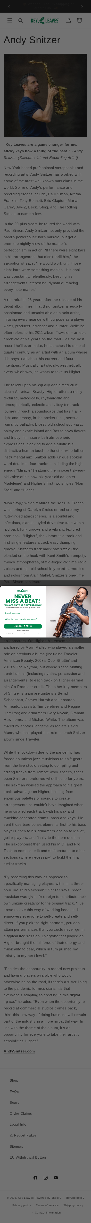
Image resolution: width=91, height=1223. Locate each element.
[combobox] (22, 619)
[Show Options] (40, 619)
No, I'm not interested (23, 630)
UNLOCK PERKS (23, 626)
